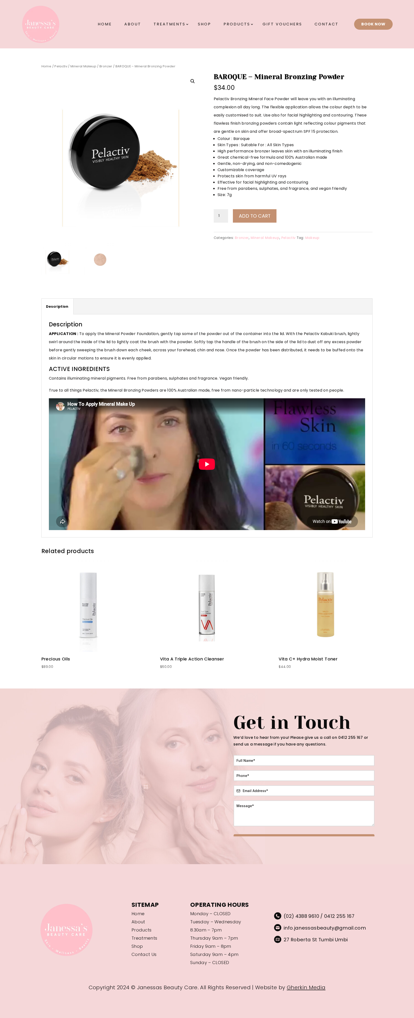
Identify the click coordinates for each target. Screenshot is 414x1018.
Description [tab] (57, 306)
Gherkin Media (306, 987)
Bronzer (105, 66)
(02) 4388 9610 (301, 916)
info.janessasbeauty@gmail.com (325, 928)
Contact (327, 24)
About (132, 24)
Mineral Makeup (83, 66)
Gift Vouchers (282, 24)
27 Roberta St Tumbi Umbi (316, 939)
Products (237, 24)
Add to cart (254, 216)
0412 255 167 (339, 916)
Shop (204, 24)
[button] (192, 81)
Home (105, 24)
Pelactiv (60, 66)
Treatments (169, 24)
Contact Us (144, 954)
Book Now (373, 24)
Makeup (312, 237)
